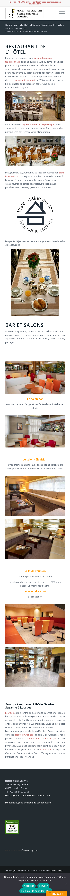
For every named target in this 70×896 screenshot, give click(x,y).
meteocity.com (30, 850)
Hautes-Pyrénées (24, 734)
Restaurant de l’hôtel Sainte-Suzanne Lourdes (34, 25)
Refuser (43, 885)
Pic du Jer (50, 738)
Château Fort (33, 738)
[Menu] (60, 13)
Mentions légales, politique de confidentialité (28, 802)
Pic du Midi (45, 749)
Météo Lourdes (13, 850)
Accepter (29, 885)
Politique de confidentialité (36, 890)
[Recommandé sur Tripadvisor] (12, 833)
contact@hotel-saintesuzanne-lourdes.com (27, 795)
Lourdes (9, 712)
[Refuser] (65, 884)
